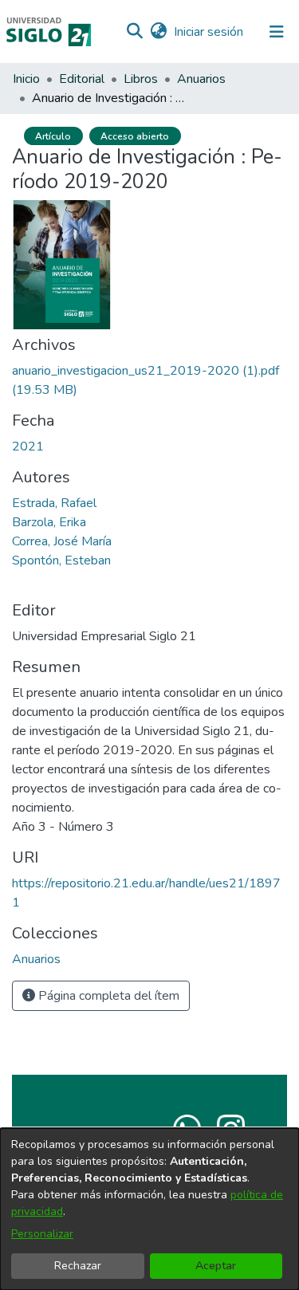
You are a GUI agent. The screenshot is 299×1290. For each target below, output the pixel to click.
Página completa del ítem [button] (107, 996)
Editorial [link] (81, 79)
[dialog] (149, 1209)
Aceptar (215, 1265)
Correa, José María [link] (62, 541)
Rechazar (77, 1265)
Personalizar (42, 1233)
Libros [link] (141, 79)
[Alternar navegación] (276, 32)
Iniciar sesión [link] (209, 32)
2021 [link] (28, 446)
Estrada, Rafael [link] (54, 503)
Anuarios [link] (201, 79)
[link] (36, 959)
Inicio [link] (26, 79)
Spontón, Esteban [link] (61, 560)
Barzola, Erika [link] (49, 522)
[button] (134, 31)
